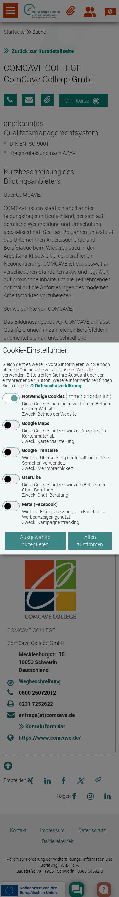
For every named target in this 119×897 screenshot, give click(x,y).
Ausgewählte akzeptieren (35, 541)
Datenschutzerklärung (58, 385)
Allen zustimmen (90, 541)
